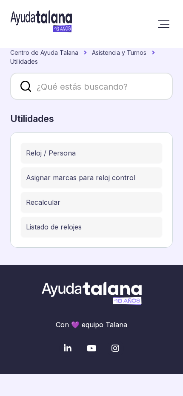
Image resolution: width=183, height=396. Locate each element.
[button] (163, 24)
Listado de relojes (54, 227)
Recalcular (43, 202)
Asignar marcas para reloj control (80, 177)
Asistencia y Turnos (119, 52)
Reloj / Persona (51, 153)
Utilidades (24, 61)
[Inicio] (41, 24)
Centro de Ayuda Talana (44, 52)
